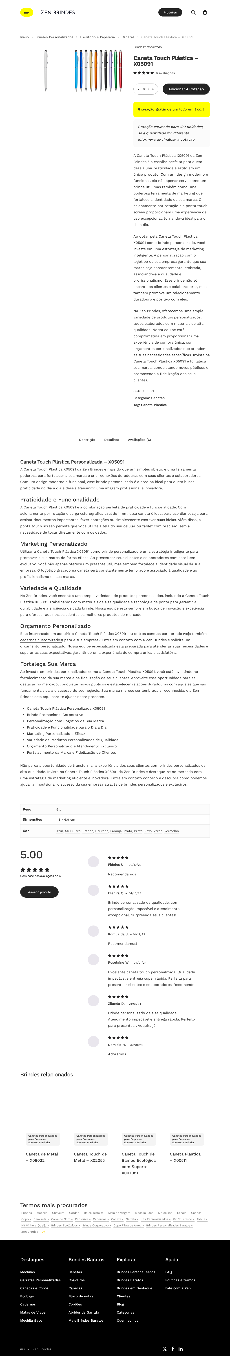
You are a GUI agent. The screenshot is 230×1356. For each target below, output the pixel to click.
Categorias (125, 1312)
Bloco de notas (81, 1296)
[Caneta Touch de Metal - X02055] (91, 1104)
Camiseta (39, 1219)
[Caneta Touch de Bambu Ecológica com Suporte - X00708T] (139, 1104)
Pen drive (81, 1219)
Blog (120, 1304)
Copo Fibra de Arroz (127, 1225)
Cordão (74, 1213)
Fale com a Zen (178, 1288)
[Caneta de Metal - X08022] (43, 1104)
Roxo (148, 831)
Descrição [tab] (87, 440)
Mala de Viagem (119, 1213)
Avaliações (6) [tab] (139, 440)
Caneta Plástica (154, 405)
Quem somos (127, 1320)
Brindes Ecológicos (64, 1225)
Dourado (101, 831)
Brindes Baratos (130, 1280)
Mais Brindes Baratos (86, 1320)
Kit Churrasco (182, 1219)
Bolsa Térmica (94, 1213)
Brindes (26, 1213)
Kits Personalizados (154, 1219)
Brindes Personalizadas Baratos (168, 1225)
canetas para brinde (164, 634)
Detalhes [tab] (111, 440)
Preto (138, 831)
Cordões (75, 1304)
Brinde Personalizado (147, 47)
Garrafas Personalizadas (40, 1280)
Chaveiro (58, 1213)
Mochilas (27, 1272)
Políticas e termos (180, 1280)
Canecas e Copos (34, 1288)
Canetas (128, 37)
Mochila (42, 1213)
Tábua (201, 1219)
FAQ (168, 1272)
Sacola (181, 1213)
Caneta (116, 1219)
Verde (158, 831)
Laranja (116, 831)
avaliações (165, 73)
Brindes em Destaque (134, 1288)
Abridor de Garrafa (84, 1312)
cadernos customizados (41, 640)
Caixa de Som (60, 1219)
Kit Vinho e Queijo (33, 1225)
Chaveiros (77, 1280)
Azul (59, 831)
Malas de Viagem (34, 1312)
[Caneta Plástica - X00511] (187, 1104)
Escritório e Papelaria (97, 37)
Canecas (75, 1288)
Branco (87, 831)
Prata (128, 831)
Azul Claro (72, 831)
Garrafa (131, 1219)
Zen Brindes (29, 1231)
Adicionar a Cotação (186, 89)
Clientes (123, 1296)
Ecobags (27, 1296)
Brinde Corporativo (95, 1225)
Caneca (196, 1213)
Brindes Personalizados (54, 37)
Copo (25, 1219)
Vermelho (171, 831)
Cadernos (99, 1219)
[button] (26, 12)
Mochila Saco (144, 1213)
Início (24, 37)
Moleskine (165, 1213)
